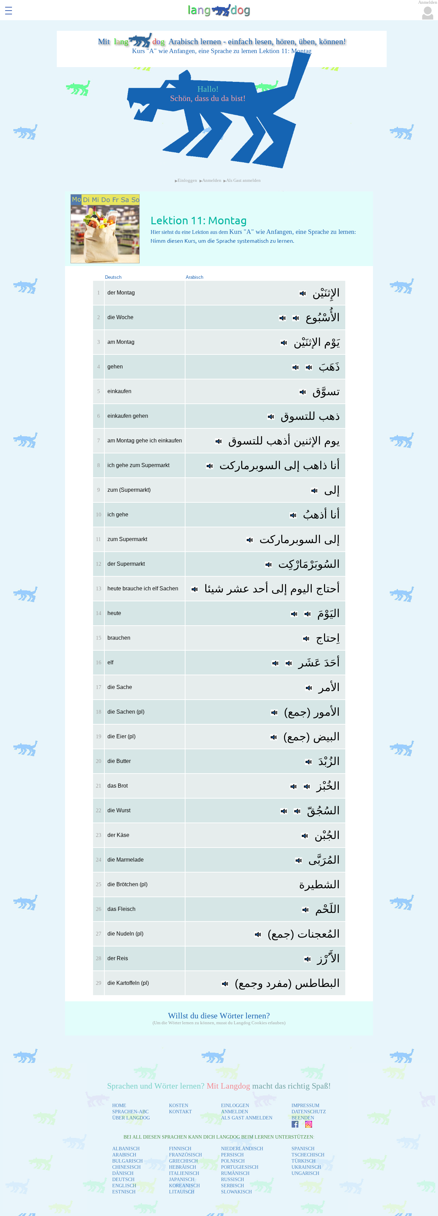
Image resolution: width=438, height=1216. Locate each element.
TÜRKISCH (303, 1161)
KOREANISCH (184, 1185)
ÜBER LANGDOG (131, 1117)
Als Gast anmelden (243, 180)
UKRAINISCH (306, 1167)
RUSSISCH (232, 1179)
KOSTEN (178, 1105)
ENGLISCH (124, 1185)
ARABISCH (124, 1154)
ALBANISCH (126, 1148)
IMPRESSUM (305, 1105)
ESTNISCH (124, 1191)
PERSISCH (232, 1154)
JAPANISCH (181, 1179)
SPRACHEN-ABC (130, 1111)
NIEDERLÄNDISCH (242, 1148)
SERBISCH (232, 1185)
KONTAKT (180, 1111)
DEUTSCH (123, 1179)
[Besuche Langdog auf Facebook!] (291, 1126)
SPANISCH (303, 1148)
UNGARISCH (305, 1173)
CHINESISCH (126, 1167)
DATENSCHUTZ (309, 1111)
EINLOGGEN (235, 1105)
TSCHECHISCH (308, 1154)
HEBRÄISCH (182, 1167)
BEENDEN (303, 1117)
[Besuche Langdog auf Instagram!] (305, 1126)
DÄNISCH (122, 1173)
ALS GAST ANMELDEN (246, 1117)
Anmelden (211, 180)
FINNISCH (180, 1148)
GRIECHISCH (183, 1161)
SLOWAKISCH (236, 1191)
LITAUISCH (181, 1191)
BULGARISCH (127, 1161)
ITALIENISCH (184, 1173)
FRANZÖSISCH (185, 1154)
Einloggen (187, 180)
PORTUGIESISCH (239, 1167)
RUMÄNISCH (235, 1173)
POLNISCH (233, 1161)
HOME (119, 1105)
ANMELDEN (234, 1111)
